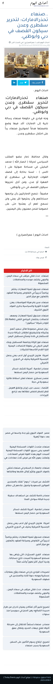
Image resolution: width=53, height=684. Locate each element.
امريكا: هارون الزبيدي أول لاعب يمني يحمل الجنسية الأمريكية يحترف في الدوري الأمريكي (27, 359)
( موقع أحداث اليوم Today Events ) (17, 678)
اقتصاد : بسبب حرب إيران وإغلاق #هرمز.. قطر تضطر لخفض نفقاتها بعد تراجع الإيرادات (28, 392)
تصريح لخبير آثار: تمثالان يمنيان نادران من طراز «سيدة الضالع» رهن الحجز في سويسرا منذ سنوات (26, 611)
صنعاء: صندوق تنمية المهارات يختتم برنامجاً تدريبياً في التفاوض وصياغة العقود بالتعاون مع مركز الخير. (27, 293)
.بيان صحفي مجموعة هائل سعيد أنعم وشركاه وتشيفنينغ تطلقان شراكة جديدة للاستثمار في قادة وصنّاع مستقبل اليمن (28, 333)
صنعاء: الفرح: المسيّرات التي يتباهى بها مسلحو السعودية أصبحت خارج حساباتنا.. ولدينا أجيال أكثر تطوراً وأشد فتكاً (28, 558)
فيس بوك (40, 258)
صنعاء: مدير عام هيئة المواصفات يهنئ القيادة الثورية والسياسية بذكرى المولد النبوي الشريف (28, 306)
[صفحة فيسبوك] (3, 3)
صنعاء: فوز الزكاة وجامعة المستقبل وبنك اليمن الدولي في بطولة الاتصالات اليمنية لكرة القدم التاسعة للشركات (27, 346)
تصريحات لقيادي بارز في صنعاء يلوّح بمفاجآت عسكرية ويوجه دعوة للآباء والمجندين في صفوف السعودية (26, 576)
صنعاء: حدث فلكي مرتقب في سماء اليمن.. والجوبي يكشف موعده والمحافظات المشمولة (26, 280)
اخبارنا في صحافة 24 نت (35, 252)
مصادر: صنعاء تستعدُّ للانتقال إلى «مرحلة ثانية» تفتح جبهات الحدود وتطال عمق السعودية (28, 628)
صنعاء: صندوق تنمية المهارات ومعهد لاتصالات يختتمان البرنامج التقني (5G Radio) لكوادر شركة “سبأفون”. (26, 320)
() (34, 46)
